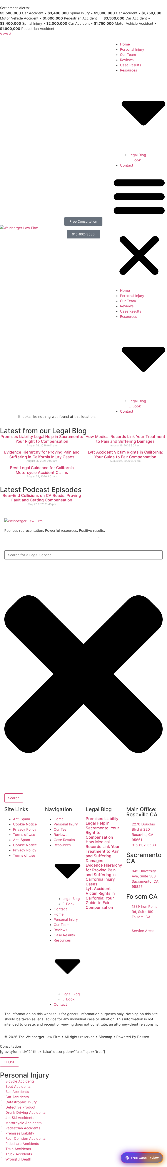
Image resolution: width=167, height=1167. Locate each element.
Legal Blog (137, 155)
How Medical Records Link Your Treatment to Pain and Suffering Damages (125, 439)
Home (125, 44)
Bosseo (143, 1037)
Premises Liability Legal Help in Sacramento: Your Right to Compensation (41, 439)
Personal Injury (132, 49)
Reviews (127, 60)
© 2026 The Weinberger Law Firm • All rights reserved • (51, 1037)
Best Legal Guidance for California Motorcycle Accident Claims (42, 470)
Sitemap (105, 1037)
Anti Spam (21, 819)
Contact (126, 165)
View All (6, 34)
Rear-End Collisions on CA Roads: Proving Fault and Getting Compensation (42, 497)
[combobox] (83, 554)
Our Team (128, 54)
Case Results (130, 65)
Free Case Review (145, 1158)
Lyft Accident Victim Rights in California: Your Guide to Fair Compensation (125, 454)
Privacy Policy (24, 829)
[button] (139, 228)
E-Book (135, 160)
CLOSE (9, 1062)
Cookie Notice (25, 824)
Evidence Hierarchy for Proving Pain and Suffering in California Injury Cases (42, 454)
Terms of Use (24, 834)
